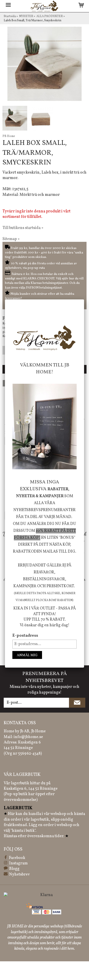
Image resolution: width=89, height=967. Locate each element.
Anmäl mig (27, 655)
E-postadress (25, 635)
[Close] (84, 299)
